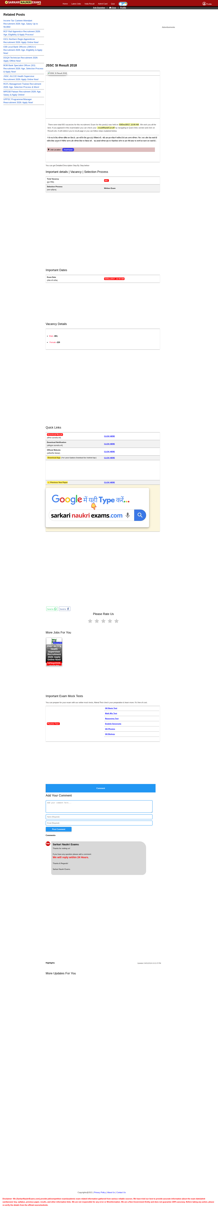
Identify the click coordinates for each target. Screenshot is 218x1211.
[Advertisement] (101, 17)
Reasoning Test (112, 719)
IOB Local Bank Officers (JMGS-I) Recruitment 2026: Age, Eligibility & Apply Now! (22, 50)
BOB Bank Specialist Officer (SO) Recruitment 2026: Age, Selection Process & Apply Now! (23, 68)
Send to (50, 609)
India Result (89, 4)
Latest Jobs (76, 4)
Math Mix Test (111, 713)
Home (65, 4)
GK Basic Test (111, 708)
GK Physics (110, 729)
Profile (123, 8)
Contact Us (121, 1192)
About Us (111, 1192)
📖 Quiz (112, 8)
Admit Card (102, 4)
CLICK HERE (109, 436)
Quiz (113, 4)
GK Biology (110, 734)
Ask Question (99, 8)
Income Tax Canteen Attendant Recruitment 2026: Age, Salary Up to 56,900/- (20, 23)
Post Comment (58, 829)
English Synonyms (113, 724)
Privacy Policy (100, 1192)
